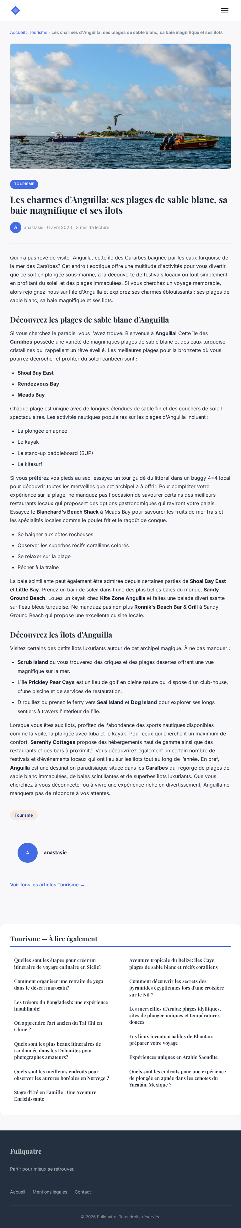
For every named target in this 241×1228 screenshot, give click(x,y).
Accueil (17, 32)
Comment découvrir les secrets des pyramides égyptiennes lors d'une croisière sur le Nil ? (176, 988)
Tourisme (38, 32)
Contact (83, 1191)
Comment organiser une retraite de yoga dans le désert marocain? (58, 984)
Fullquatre (25, 1150)
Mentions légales (50, 1191)
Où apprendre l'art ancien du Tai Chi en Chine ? (58, 1026)
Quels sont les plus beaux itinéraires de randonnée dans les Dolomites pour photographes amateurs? (57, 1050)
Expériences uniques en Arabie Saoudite (173, 1057)
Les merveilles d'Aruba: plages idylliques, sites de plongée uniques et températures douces (175, 1015)
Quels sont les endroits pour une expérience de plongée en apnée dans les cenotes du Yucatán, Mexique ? (177, 1078)
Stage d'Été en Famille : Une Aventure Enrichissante (55, 1095)
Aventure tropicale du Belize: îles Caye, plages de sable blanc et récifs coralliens (173, 963)
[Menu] (224, 11)
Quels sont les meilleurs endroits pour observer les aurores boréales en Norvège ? (61, 1074)
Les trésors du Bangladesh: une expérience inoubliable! (61, 1005)
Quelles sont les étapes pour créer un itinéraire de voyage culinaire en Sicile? (57, 963)
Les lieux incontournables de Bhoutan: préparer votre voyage (171, 1039)
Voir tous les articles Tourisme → (47, 885)
